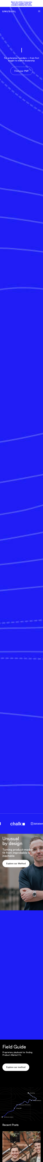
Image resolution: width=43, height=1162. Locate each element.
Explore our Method (16, 863)
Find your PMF (21, 71)
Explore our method (15, 1067)
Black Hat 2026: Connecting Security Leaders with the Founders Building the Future (21, 3)
